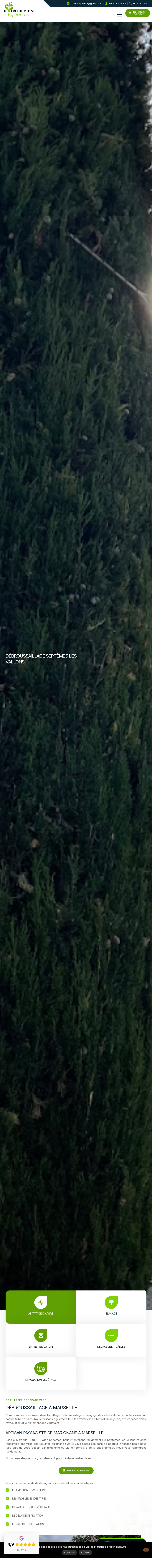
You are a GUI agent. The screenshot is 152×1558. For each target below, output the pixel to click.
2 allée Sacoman (50, 1440)
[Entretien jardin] (40, 1335)
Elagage (111, 1313)
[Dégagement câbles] (111, 1335)
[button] (119, 14)
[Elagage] (111, 1302)
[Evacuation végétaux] (40, 1368)
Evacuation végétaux (40, 1379)
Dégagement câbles (111, 1346)
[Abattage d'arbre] (40, 1302)
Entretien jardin (41, 1346)
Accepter (69, 1552)
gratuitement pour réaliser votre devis (64, 1458)
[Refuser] (146, 1550)
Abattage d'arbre (40, 1313)
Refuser (85, 1552)
